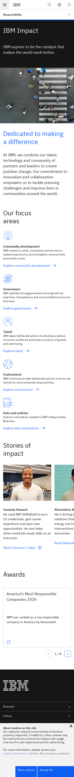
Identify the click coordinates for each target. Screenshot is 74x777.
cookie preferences (15, 753)
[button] (59, 4)
